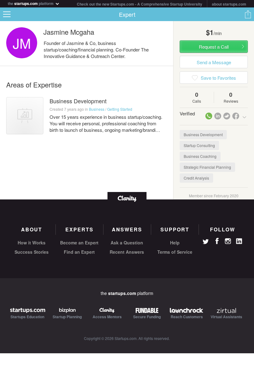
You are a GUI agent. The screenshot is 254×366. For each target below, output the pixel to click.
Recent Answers (127, 252)
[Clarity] (127, 198)
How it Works (32, 242)
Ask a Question (127, 242)
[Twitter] (206, 242)
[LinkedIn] (239, 241)
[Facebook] (217, 241)
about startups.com (229, 4)
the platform (31, 3)
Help (175, 242)
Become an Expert (79, 242)
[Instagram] (228, 241)
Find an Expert (79, 252)
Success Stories (32, 252)
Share (248, 14)
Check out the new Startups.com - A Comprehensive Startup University (139, 4)
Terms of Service (174, 252)
